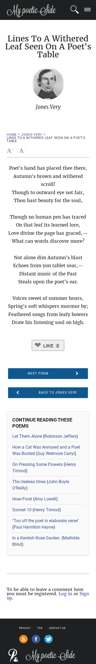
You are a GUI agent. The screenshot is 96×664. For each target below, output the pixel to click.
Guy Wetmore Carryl (56, 453)
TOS (39, 628)
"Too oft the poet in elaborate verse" (45, 520)
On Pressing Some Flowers (37, 464)
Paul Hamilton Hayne (34, 527)
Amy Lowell (45, 498)
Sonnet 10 (21, 509)
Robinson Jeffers (60, 436)
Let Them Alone (27, 436)
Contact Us (57, 628)
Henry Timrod (46, 509)
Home (12, 135)
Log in (65, 593)
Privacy (25, 628)
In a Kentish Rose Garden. (36, 537)
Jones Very (31, 135)
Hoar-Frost (22, 498)
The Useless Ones (29, 481)
